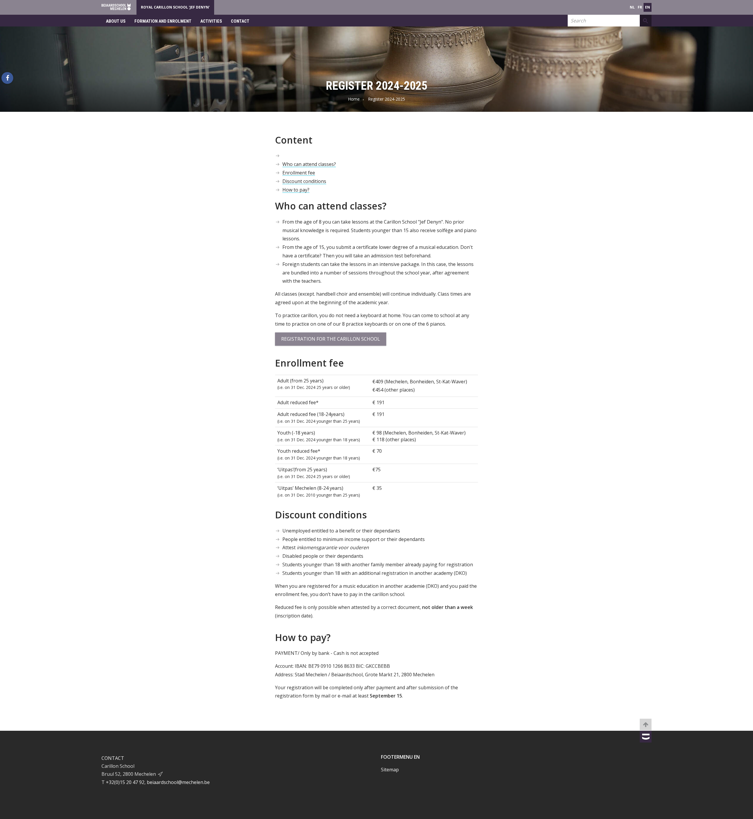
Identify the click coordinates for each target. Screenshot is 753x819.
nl (632, 7)
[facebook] (7, 78)
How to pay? (295, 190)
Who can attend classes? (309, 164)
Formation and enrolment (162, 21)
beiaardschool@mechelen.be (178, 782)
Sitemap (390, 769)
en (647, 7)
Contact (240, 21)
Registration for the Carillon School (330, 339)
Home (354, 99)
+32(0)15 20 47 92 (125, 782)
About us (116, 21)
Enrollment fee (298, 172)
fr (640, 7)
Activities (211, 21)
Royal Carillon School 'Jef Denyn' (175, 7)
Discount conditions (304, 181)
